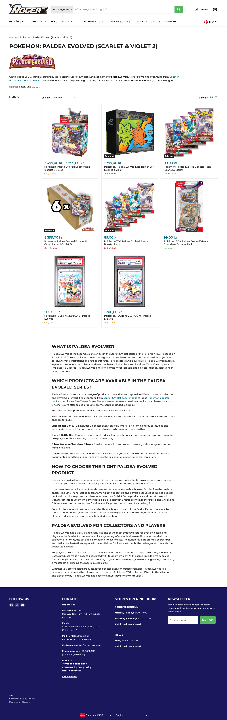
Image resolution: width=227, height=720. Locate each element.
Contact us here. (92, 645)
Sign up (207, 619)
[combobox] (95, 715)
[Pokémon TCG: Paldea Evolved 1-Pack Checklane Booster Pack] (189, 206)
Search (12, 695)
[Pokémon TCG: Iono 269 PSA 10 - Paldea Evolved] (129, 281)
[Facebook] (11, 605)
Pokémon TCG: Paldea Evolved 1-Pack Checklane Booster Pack (186, 243)
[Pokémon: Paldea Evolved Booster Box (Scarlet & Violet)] (70, 132)
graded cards (130, 456)
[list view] (216, 98)
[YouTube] (22, 605)
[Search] (178, 9)
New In (170, 21)
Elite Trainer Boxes (29, 80)
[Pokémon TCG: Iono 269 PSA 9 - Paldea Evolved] (70, 281)
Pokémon (17, 21)
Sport (73, 21)
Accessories (120, 21)
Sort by (46, 97)
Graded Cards (149, 21)
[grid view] (211, 98)
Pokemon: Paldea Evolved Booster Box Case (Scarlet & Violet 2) (67, 243)
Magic (56, 21)
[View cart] (215, 9)
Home (13, 37)
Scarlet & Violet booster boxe (120, 397)
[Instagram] (17, 605)
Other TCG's (94, 21)
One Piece (38, 21)
